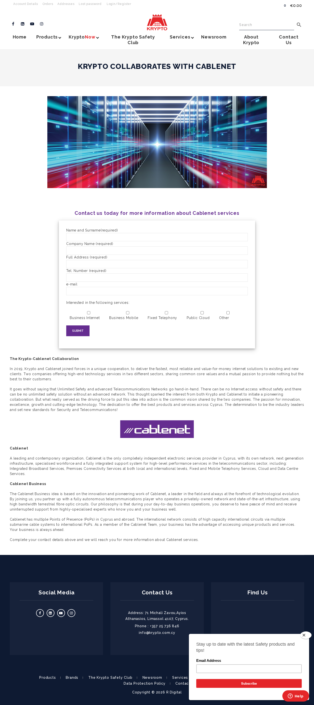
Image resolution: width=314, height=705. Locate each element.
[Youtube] (32, 24)
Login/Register (119, 3)
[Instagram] (41, 24)
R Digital (174, 692)
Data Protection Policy (145, 683)
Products (47, 677)
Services (180, 677)
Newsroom (152, 677)
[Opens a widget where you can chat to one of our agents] (295, 696)
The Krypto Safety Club (110, 677)
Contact (182, 683)
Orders (47, 4)
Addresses (65, 4)
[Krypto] (157, 22)
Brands (72, 677)
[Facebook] (13, 24)
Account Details (25, 4)
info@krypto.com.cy (157, 633)
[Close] (306, 635)
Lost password (90, 4)
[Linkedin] (22, 24)
